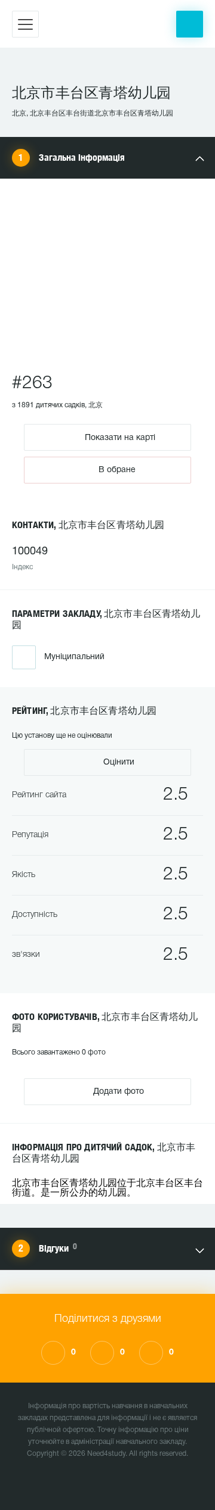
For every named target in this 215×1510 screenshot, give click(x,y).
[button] (189, 24)
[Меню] (25, 24)
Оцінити (117, 762)
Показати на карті (118, 437)
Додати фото (117, 1092)
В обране (117, 470)
